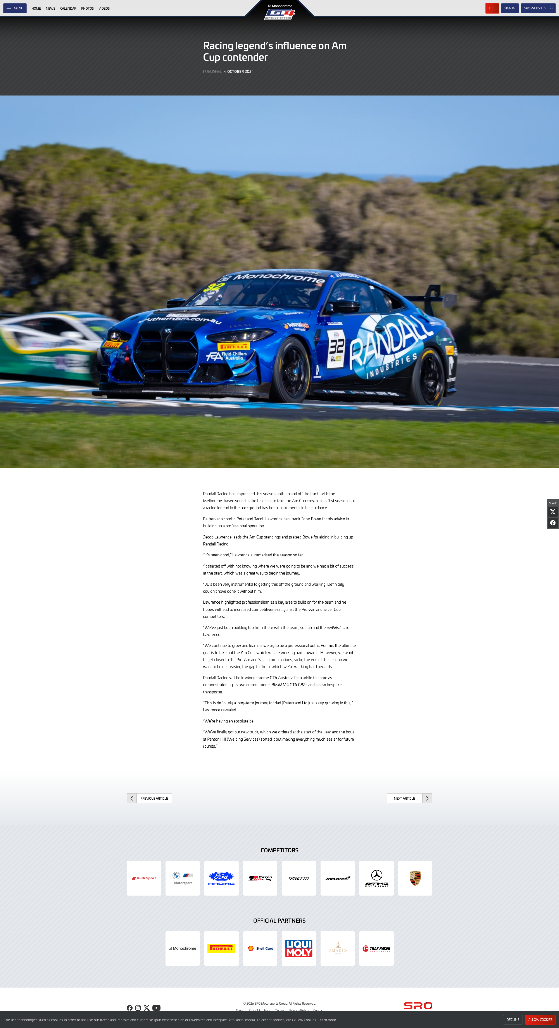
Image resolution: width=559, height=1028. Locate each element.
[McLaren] (338, 878)
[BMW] (183, 878)
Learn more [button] (327, 1019)
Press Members (259, 1010)
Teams (280, 1010)
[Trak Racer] (376, 948)
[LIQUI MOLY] (299, 948)
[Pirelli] (221, 948)
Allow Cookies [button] (540, 1020)
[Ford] (221, 878)
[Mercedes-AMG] (376, 878)
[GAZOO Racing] (260, 878)
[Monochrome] (183, 948)
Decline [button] (513, 1020)
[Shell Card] (260, 948)
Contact (318, 1010)
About (239, 1010)
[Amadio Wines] (338, 948)
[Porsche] (415, 878)
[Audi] (144, 878)
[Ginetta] (299, 878)
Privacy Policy (299, 1010)
